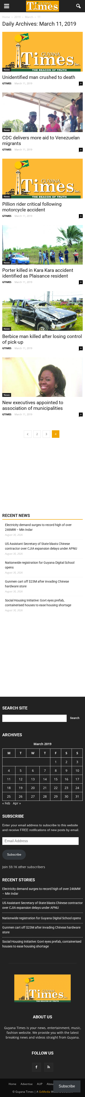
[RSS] (48, 1067)
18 (9, 788)
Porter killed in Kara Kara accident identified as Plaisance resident (37, 273)
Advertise (27, 1084)
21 (45, 788)
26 (20, 796)
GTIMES (6, 83)
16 (66, 779)
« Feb (6, 803)
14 (45, 779)
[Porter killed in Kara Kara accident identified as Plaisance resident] (42, 245)
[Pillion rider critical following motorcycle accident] (42, 178)
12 (20, 779)
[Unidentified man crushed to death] (42, 52)
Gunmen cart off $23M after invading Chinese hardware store (37, 584)
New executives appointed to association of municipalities (32, 405)
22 (56, 788)
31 (77, 796)
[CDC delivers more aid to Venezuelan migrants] (42, 112)
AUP (39, 1084)
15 (56, 779)
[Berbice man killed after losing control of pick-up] (42, 311)
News (7, 69)
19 (20, 788)
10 (77, 770)
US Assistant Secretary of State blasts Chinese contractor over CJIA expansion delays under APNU (41, 546)
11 (9, 779)
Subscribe (14, 854)
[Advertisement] (36, 474)
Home (12, 1084)
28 (45, 796)
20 (33, 788)
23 (66, 788)
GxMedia (44, 1092)
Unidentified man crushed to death (38, 77)
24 (77, 788)
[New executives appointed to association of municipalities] (42, 377)
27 (33, 796)
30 (66, 796)
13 (33, 779)
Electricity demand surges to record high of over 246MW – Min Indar (38, 527)
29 (56, 796)
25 (9, 796)
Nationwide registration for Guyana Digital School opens (39, 565)
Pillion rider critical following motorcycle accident (32, 207)
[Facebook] (36, 1067)
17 (77, 779)
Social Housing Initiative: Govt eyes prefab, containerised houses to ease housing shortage (38, 603)
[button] (78, 6)
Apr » (17, 803)
